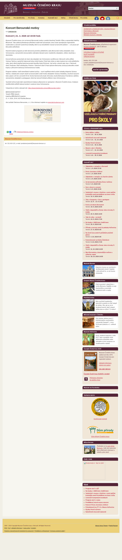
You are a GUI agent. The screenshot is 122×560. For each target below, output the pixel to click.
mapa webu (26, 528)
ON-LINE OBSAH (104, 369)
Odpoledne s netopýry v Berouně (97, 166)
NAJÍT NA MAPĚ (89, 54)
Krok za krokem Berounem (95, 205)
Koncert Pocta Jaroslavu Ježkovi (97, 505)
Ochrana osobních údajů (57, 531)
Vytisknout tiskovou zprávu (24, 132)
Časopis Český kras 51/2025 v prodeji (96, 374)
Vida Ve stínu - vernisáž (93, 217)
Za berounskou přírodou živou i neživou (99, 182)
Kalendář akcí (52, 18)
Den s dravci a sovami (93, 187)
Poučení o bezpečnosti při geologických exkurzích (19, 531)
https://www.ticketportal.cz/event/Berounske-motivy (44, 88)
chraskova (12, 31)
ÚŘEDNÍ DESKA (89, 56)
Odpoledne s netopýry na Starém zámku (99, 177)
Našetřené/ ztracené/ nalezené (96, 138)
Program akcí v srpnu (93, 500)
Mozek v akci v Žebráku (94, 148)
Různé (86, 484)
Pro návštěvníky (18, 18)
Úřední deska (73, 18)
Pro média (83, 18)
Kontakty (40, 18)
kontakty (33, 528)
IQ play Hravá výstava (93, 143)
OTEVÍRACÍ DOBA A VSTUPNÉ (94, 52)
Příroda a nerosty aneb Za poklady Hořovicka (101, 227)
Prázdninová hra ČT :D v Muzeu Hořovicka (100, 507)
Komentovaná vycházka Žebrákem (97, 240)
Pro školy (31, 18)
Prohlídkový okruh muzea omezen (97, 502)
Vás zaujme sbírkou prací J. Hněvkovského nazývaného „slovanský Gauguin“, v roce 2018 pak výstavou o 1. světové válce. (106, 322)
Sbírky (62, 18)
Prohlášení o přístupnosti (42, 531)
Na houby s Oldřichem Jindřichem (97, 222)
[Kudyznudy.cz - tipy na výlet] (94, 479)
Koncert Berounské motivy (22, 27)
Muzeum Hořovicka (90, 33)
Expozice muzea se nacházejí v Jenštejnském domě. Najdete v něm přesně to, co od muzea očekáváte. (106, 270)
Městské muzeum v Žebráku (93, 35)
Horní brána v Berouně (91, 31)
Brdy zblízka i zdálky (92, 132)
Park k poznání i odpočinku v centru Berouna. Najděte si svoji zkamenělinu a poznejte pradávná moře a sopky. (106, 287)
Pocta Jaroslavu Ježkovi (94, 171)
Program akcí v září (92, 488)
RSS (5, 528)
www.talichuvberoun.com (56, 102)
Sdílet (9, 132)
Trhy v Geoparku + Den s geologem (97, 200)
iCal (9, 528)
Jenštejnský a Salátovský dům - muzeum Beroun (99, 29)
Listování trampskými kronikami (96, 153)
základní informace (16, 528)
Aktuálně (6, 18)
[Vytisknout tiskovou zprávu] (15, 132)
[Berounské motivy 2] (42, 113)
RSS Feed (118, 18)
